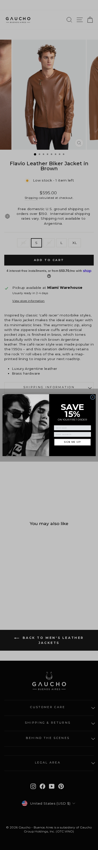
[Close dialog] (92, 397)
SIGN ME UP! (72, 442)
